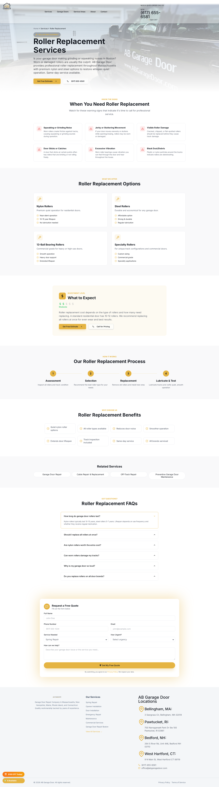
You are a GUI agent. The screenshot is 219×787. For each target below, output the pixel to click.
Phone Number (50, 624)
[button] (75, 81)
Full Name (48, 613)
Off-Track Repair (128, 474)
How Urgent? (116, 635)
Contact (104, 12)
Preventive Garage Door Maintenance (167, 475)
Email (113, 624)
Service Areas (79, 12)
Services (48, 12)
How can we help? (51, 645)
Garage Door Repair (52, 474)
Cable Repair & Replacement (90, 474)
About (93, 12)
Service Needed (50, 635)
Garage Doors (63, 12)
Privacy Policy (112, 672)
